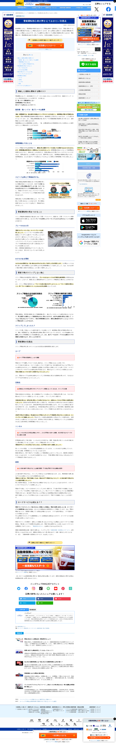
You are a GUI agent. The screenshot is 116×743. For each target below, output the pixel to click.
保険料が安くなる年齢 (34, 712)
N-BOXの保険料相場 (71, 710)
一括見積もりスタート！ (97, 738)
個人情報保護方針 (63, 729)
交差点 (20, 79)
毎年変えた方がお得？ (34, 709)
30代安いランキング (96, 710)
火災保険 (47, 721)
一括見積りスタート (90, 208)
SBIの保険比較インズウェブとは (34, 729)
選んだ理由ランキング (58, 710)
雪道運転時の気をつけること (24, 65)
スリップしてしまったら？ (25, 73)
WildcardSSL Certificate (88, 192)
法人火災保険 (51, 725)
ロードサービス (32, 628)
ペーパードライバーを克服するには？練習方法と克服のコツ (36, 699)
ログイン (88, 163)
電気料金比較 (79, 721)
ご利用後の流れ (79, 7)
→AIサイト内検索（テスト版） (86, 55)
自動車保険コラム (21, 626)
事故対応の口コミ (38, 526)
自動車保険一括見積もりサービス (60, 530)
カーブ (20, 77)
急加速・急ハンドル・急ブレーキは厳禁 (28, 60)
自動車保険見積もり (22, 7)
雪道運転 (47, 628)
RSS (99, 199)
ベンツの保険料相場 (71, 712)
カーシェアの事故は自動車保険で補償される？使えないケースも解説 (38, 701)
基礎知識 (43, 709)
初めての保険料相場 (34, 710)
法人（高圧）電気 (59, 725)
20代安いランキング (96, 709)
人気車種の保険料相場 (84, 90)
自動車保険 (39, 628)
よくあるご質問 (87, 4)
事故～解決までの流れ (83, 710)
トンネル (21, 81)
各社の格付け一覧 (82, 712)
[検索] (98, 49)
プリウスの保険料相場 (71, 709)
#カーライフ (20, 628)
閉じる (30, 54)
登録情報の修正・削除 (88, 167)
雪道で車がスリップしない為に (25, 71)
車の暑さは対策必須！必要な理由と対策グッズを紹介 (89, 119)
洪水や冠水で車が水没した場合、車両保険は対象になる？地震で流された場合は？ (89, 131)
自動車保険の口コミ (58, 709)
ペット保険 (71, 721)
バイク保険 (55, 721)
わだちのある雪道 (23, 69)
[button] (89, 189)
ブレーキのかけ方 (23, 67)
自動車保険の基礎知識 (65, 7)
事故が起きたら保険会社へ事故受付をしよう (37, 639)
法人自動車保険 (43, 725)
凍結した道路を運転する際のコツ (25, 58)
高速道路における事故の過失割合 (34, 673)
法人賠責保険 (67, 725)
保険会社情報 (82, 94)
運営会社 (70, 729)
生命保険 (39, 721)
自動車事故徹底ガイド (46, 712)
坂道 (20, 83)
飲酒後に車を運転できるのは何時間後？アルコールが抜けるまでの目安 (88, 142)
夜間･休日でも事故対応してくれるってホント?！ (39, 650)
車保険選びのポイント (46, 710)
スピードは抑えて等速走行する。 (27, 64)
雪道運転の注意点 (21, 75)
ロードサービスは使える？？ (24, 85)
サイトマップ (55, 729)
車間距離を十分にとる (24, 62)
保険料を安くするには (50, 7)
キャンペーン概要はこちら (45, 49)
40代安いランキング (96, 712)
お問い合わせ (76, 729)
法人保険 (75, 725)
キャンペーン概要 (22, 572)
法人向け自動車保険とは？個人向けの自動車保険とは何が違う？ (43, 661)
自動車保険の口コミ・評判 (86, 86)
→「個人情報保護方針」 (83, 184)
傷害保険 (63, 721)
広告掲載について (46, 729)
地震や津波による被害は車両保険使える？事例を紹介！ (89, 124)
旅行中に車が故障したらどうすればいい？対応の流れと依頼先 (89, 137)
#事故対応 (26, 628)
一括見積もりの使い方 (36, 7)
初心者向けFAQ (45, 713)
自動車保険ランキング (84, 98)
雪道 (44, 628)
